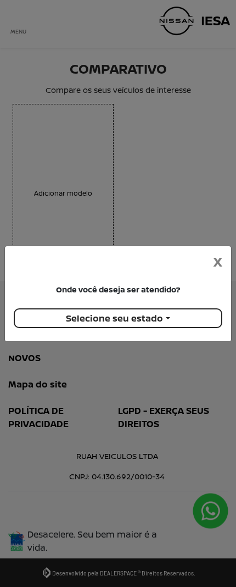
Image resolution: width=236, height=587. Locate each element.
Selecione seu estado (114, 318)
